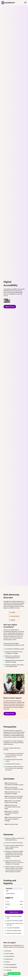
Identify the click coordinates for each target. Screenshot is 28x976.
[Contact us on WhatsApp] (14, 973)
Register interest (9, 306)
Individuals (9, 888)
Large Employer (10, 893)
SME (7, 891)
